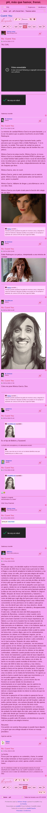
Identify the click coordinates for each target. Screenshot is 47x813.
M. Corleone (8, 119)
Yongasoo (9, 460)
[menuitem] (6, 7)
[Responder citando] (40, 33)
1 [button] (10, 27)
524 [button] (34, 27)
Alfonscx (9, 551)
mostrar (11, 521)
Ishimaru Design (22, 801)
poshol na (9, 408)
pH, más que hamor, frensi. (23, 2)
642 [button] (40, 27)
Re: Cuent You (8, 39)
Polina (9, 229)
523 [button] (29, 27)
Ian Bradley (23, 804)
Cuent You (6, 15)
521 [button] (20, 27)
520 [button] (16, 27)
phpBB (18, 806)
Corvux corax (11, 31)
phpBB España (31, 808)
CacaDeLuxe (9, 300)
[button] (4, 26)
